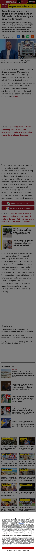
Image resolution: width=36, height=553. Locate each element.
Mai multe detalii (21, 523)
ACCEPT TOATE (18, 548)
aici (2, 530)
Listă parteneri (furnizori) (6, 544)
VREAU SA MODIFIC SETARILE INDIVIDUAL (18, 550)
